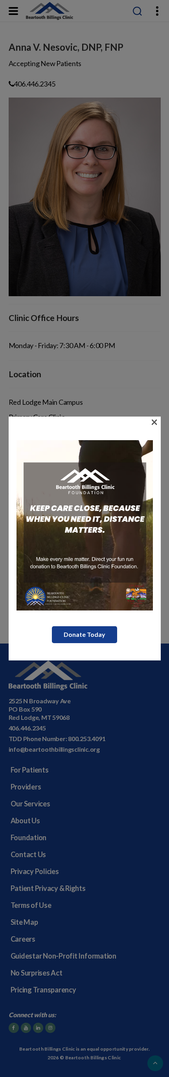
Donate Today (84, 634)
